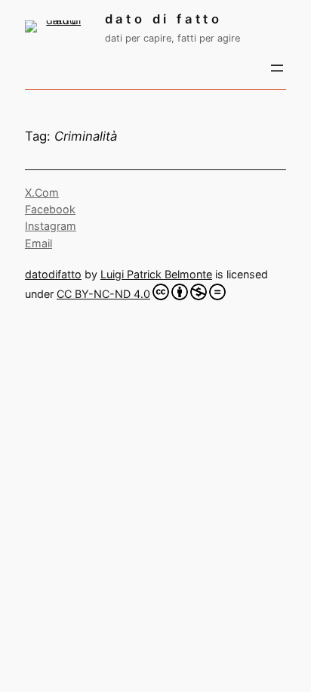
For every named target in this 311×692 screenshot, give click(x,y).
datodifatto (53, 274)
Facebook (50, 209)
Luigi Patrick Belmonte (156, 274)
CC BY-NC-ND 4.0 (103, 293)
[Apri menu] (277, 68)
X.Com (42, 192)
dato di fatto (164, 18)
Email (38, 243)
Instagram (50, 225)
